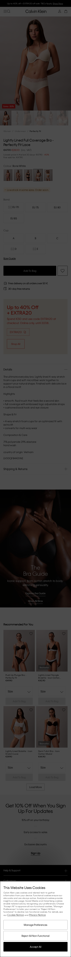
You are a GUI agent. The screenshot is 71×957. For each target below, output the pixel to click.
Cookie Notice (15, 914)
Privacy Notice (37, 914)
